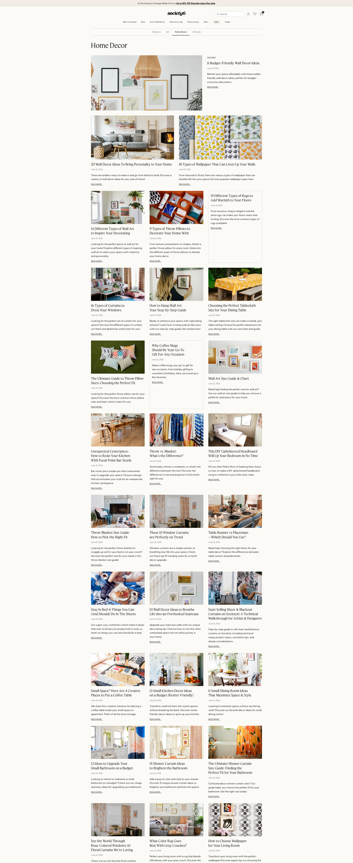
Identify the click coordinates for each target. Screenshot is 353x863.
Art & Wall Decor (157, 22)
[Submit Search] (218, 14)
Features (156, 31)
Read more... (213, 87)
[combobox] (229, 14)
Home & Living (176, 22)
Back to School (130, 22)
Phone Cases (193, 22)
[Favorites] (255, 14)
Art (168, 31)
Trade (227, 22)
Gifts (206, 22)
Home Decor (181, 31)
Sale (216, 22)
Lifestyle (196, 31)
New (143, 22)
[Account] (248, 14)
